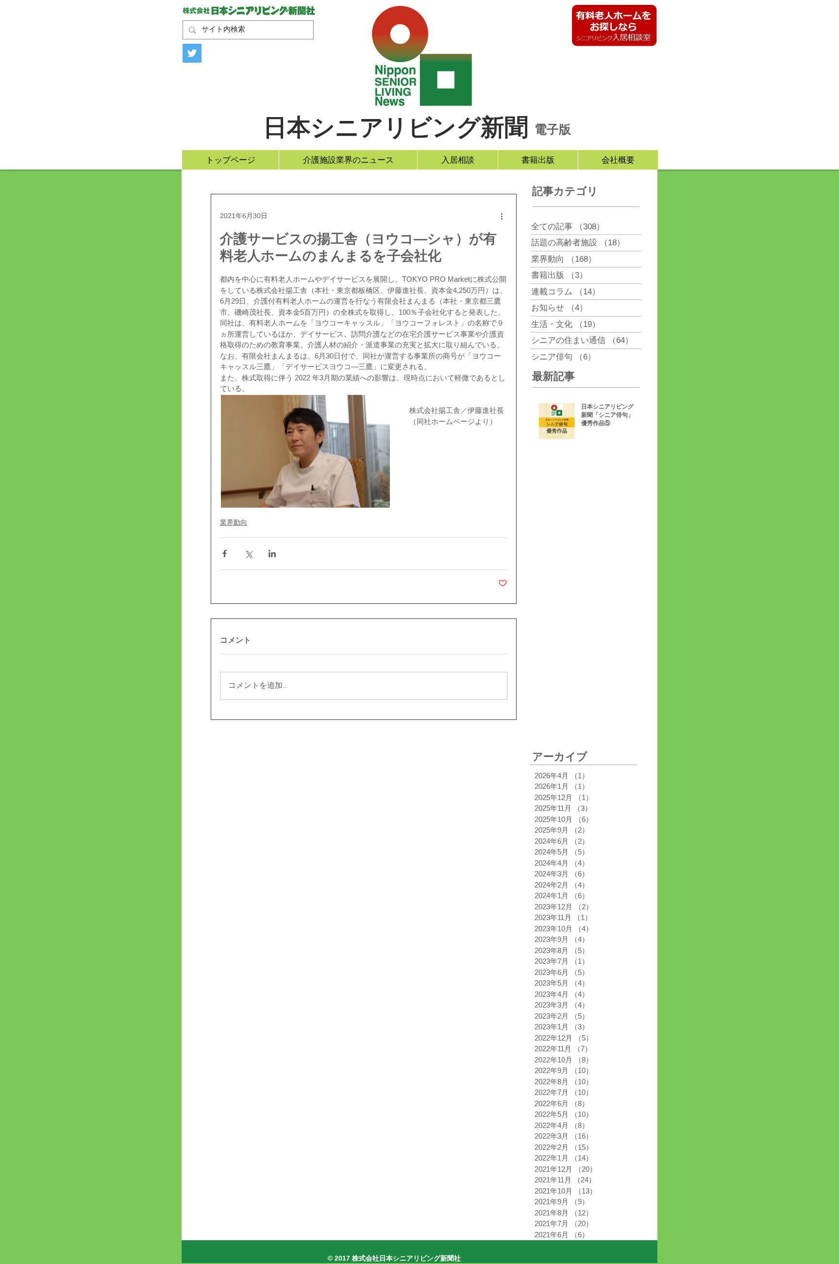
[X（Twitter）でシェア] (248, 553)
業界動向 (233, 522)
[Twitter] (192, 53)
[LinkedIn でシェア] (272, 553)
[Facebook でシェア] (224, 553)
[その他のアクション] (501, 216)
